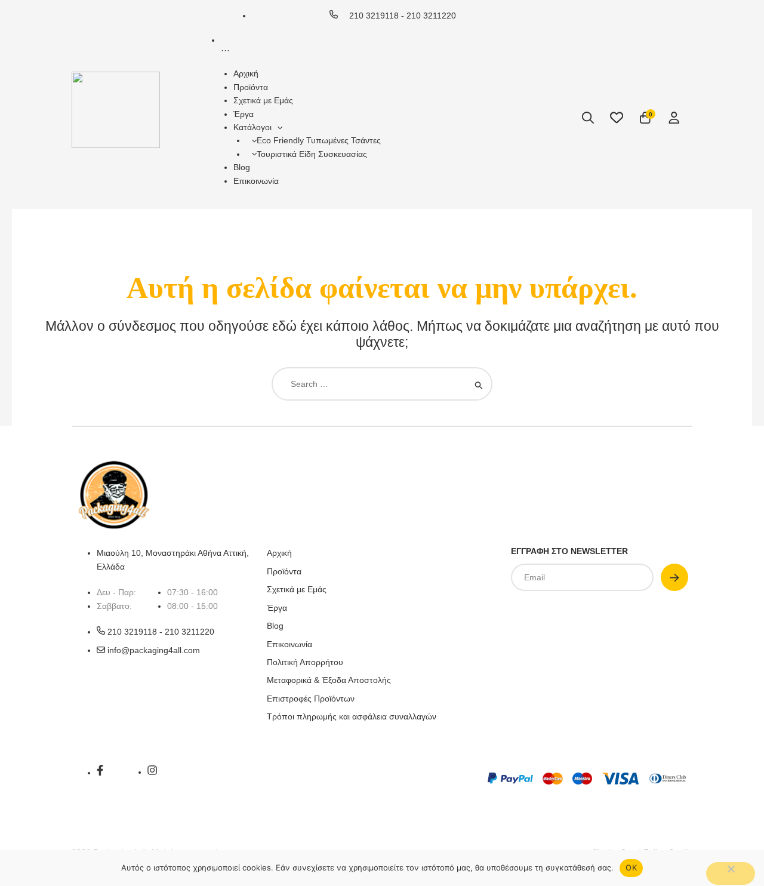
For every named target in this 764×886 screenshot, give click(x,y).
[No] (730, 873)
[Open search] (588, 118)
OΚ (631, 867)
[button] (277, 127)
